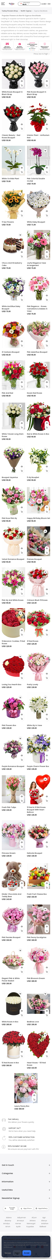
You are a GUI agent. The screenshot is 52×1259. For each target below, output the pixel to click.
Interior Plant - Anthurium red (38, 136)
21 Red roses (32, 641)
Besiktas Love (33, 1021)
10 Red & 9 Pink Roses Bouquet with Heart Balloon (36, 809)
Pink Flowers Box (9, 725)
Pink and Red (7, 393)
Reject (17, 1253)
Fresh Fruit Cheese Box (37, 894)
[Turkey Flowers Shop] (13, 3)
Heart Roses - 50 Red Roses (36, 1063)
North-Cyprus (26, 11)
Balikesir (43, 1226)
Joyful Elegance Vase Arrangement (36, 264)
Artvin (7, 1226)
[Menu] (3, 4)
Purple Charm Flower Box (38, 766)
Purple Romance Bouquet (13, 766)
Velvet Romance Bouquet (13, 559)
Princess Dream (8, 853)
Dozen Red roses (34, 393)
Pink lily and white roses (12, 600)
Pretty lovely (32, 684)
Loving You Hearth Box (11, 684)
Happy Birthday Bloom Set (38, 518)
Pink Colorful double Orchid (36, 179)
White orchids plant (10, 178)
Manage (8, 1253)
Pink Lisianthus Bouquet (37, 352)
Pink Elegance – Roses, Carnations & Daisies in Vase (37, 308)
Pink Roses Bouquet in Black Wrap (36, 93)
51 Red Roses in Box (10, 1062)
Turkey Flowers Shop (10, 11)
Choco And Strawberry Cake (12, 264)
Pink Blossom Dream (36, 978)
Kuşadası (30, 1226)
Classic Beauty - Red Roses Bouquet (11, 136)
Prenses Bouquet (34, 559)
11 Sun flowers (8, 222)
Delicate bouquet (34, 853)
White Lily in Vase (34, 725)
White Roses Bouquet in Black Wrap (12, 93)
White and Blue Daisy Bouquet (11, 307)
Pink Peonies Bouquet (11, 937)
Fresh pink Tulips (9, 807)
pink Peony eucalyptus (36, 937)
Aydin (18, 1226)
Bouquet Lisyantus (10, 477)
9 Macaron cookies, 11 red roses (13, 642)
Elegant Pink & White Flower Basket (11, 979)
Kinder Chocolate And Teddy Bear (11, 895)
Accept (27, 1253)
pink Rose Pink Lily (9, 518)
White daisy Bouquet (36, 222)
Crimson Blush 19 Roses (37, 600)
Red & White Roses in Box (38, 434)
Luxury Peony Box (21, 1106)
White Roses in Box (10, 1021)
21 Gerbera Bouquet (10, 352)
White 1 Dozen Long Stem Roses (12, 435)
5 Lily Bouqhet (33, 477)
